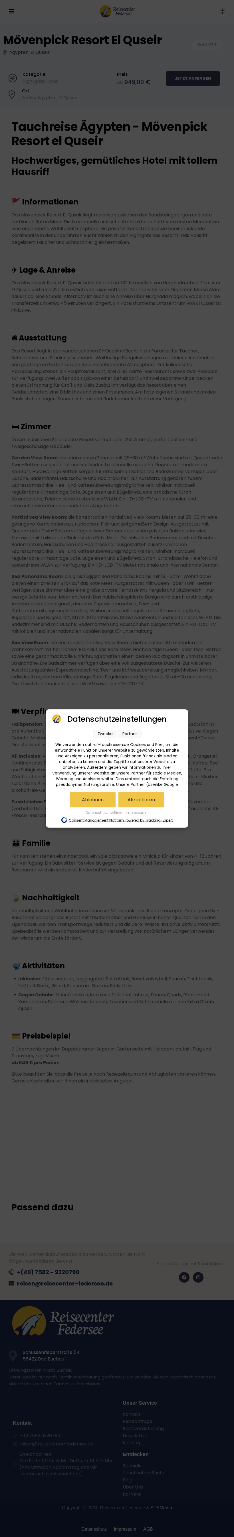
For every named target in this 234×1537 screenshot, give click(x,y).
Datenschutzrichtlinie (104, 812)
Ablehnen (93, 799)
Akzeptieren (141, 799)
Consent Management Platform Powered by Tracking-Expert (121, 820)
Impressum (136, 812)
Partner (129, 734)
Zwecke (105, 734)
